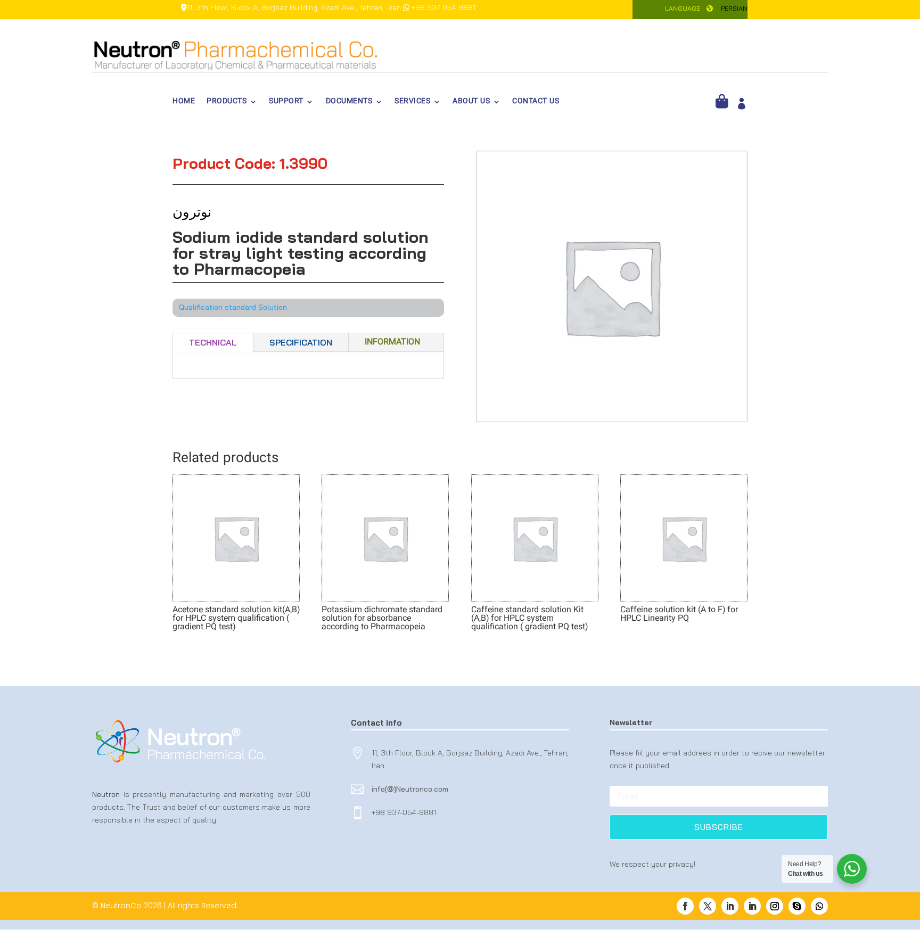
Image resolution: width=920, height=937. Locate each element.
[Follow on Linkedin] (729, 906)
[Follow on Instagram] (774, 906)
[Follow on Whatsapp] (819, 906)
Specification (300, 342)
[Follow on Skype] (797, 906)
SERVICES (412, 103)
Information (392, 342)
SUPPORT (286, 103)
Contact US (535, 103)
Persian (734, 8)
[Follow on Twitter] (707, 906)
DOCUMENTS (349, 103)
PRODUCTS (227, 103)
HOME (183, 103)
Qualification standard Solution (233, 307)
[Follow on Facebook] (685, 906)
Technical (213, 342)
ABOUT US (471, 103)
